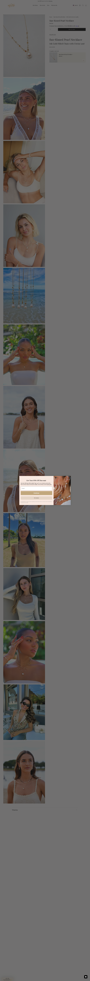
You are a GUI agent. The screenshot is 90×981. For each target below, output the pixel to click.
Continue (36, 493)
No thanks (36, 498)
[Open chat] (85, 976)
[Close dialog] (68, 478)
